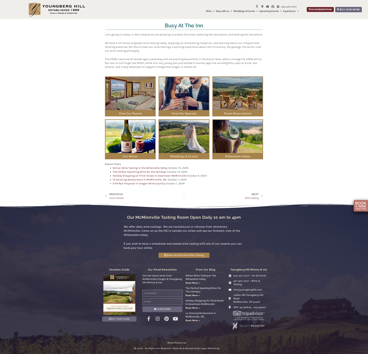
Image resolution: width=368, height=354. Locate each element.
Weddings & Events (244, 11)
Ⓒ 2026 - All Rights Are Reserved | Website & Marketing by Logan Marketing (177, 348)
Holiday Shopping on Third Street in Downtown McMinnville (149, 175)
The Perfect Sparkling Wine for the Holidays (139, 171)
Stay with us (222, 11)
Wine (209, 11)
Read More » (193, 283)
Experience (289, 11)
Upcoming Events (269, 11)
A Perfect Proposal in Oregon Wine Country (139, 183)
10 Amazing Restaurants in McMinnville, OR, (140, 179)
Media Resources (176, 343)
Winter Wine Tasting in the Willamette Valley (140, 168)
